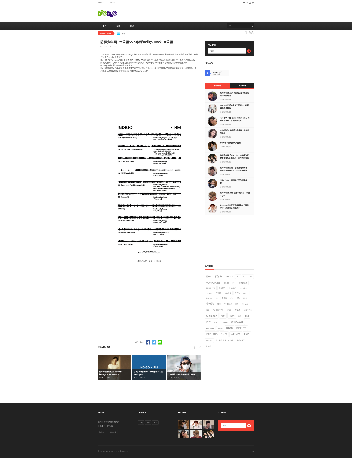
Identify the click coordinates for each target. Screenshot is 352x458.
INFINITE (241, 328)
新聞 (118, 25)
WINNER (235, 334)
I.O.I (234, 283)
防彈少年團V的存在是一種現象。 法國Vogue (235, 194)
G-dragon (211, 315)
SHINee (224, 322)
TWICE (229, 276)
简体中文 (113, 3)
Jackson (209, 293)
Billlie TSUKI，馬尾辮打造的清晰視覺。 (233, 181)
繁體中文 (101, 3)
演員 (208, 310)
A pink (208, 346)
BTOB (229, 328)
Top (252, 451)
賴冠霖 (226, 283)
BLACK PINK (210, 288)
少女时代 (218, 309)
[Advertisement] (204, 13)
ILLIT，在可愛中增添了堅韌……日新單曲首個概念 (234, 106)
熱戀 (239, 316)
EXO (208, 276)
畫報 (219, 304)
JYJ (231, 298)
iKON (232, 315)
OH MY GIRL (248, 310)
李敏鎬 (220, 328)
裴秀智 (229, 310)
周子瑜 (237, 293)
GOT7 (216, 322)
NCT (238, 276)
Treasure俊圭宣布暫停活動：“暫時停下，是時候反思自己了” (234, 206)
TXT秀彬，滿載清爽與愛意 (230, 142)
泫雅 (238, 298)
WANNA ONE (213, 282)
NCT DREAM (247, 276)
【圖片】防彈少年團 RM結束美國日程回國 (198, 373)
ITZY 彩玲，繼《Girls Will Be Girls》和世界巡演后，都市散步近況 (148, 34)
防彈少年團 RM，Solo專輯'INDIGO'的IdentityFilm (128, 373)
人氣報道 (242, 85)
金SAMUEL (233, 288)
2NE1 (224, 334)
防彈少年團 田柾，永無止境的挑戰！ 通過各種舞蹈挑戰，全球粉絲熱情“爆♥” (234, 170)
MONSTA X (228, 304)
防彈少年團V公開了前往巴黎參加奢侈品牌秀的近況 (235, 94)
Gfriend (245, 304)
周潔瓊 (224, 298)
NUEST (245, 293)
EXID (246, 334)
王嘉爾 (218, 293)
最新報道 (217, 85)
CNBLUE (209, 340)
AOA (223, 315)
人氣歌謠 (228, 293)
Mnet (245, 298)
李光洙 (218, 276)
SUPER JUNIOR (224, 340)
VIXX (237, 309)
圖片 (132, 25)
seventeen (244, 288)
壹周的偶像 (243, 283)
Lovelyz (209, 298)
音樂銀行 (222, 288)
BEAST (241, 340)
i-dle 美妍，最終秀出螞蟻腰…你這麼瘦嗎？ (234, 131)
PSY (208, 322)
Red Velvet (210, 328)
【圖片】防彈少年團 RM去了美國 (161, 374)
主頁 (104, 25)
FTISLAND (212, 334)
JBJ (217, 298)
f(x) (247, 315)
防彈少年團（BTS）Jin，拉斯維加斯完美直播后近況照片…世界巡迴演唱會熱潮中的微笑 (234, 158)
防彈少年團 (237, 322)
